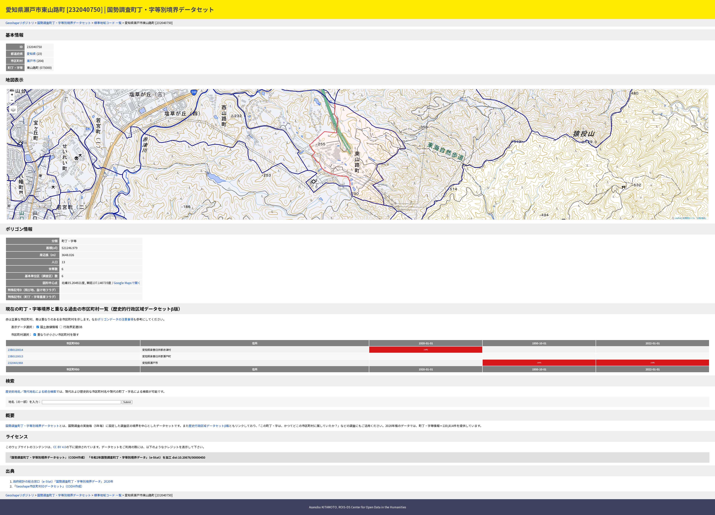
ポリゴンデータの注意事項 (115, 319)
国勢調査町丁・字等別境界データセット (64, 22)
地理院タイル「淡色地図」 (695, 217)
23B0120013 (15, 356)
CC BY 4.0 (59, 447)
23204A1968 (15, 363)
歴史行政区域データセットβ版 (209, 425)
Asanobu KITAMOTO (323, 507)
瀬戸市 (31, 60)
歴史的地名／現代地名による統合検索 (31, 391)
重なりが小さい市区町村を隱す (57, 334)
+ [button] (12, 94)
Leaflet (678, 217)
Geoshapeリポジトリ (20, 22)
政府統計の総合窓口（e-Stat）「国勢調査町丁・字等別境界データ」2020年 (63, 481)
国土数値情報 (49, 327)
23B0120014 (15, 350)
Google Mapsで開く (127, 282)
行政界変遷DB (72, 327)
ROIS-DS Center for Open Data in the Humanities (372, 507)
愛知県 (31, 53)
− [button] (12, 100)
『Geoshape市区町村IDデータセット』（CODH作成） (48, 486)
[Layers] (13, 109)
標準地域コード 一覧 (108, 22)
